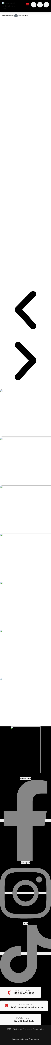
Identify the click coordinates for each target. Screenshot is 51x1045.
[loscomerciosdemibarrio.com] (8, 6)
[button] (25, 310)
